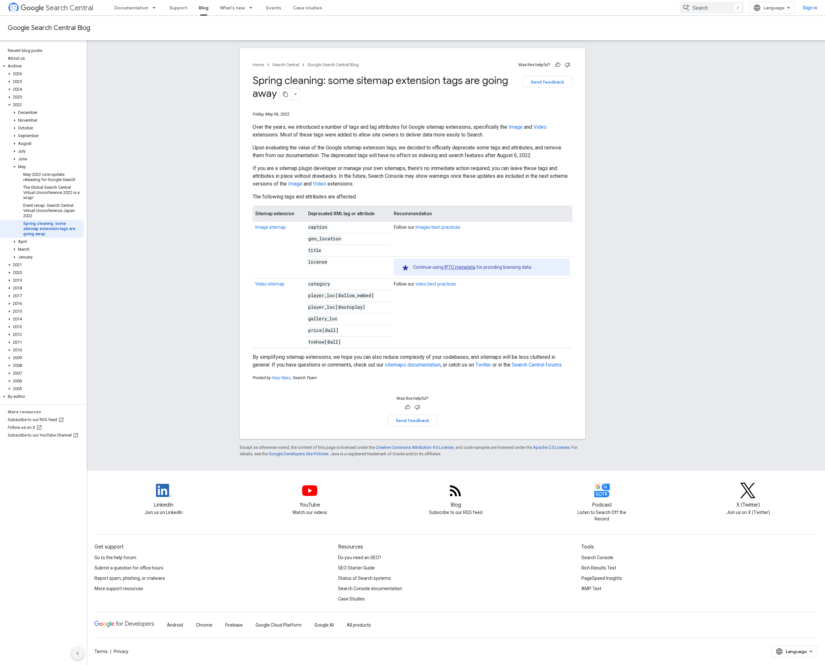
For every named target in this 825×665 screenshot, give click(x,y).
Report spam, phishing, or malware (129, 578)
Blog (204, 8)
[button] (42, 66)
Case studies (307, 8)
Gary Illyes (281, 377)
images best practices (437, 227)
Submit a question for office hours (128, 567)
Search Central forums (537, 365)
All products (359, 625)
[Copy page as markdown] (285, 94)
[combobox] (712, 8)
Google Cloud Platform (279, 625)
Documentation (131, 8)
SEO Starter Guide (356, 567)
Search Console (597, 557)
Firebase (234, 625)
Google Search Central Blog (49, 28)
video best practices (435, 284)
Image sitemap (270, 227)
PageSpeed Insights (601, 578)
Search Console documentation (370, 588)
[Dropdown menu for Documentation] (156, 7)
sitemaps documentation (413, 365)
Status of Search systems (364, 578)
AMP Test (591, 588)
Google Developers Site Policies (298, 453)
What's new (232, 8)
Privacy (121, 651)
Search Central (69, 8)
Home (258, 64)
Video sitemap (270, 284)
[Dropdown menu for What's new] (252, 7)
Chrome (204, 625)
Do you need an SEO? (359, 557)
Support (178, 8)
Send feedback (547, 82)
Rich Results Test (598, 567)
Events (273, 8)
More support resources (118, 588)
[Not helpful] (567, 65)
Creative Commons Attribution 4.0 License (414, 447)
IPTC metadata (459, 267)
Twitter (483, 365)
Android (175, 625)
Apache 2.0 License (551, 447)
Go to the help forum (115, 557)
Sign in (810, 7)
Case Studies (351, 598)
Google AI (324, 625)
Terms (101, 651)
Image (516, 127)
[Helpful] (558, 65)
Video (540, 127)
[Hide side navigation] (77, 653)
